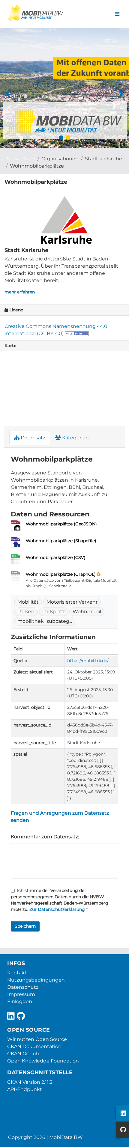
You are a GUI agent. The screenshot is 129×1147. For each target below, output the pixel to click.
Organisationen (60, 159)
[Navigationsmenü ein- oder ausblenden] (117, 14)
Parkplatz (53, 611)
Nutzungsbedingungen (36, 980)
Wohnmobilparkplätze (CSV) (56, 557)
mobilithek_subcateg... (44, 621)
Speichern (25, 926)
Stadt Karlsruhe (103, 159)
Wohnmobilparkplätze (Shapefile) (61, 540)
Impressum (21, 994)
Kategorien (75, 438)
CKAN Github (23, 1053)
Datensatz (32, 438)
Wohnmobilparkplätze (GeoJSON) (61, 524)
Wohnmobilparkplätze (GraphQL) (61, 574)
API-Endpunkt (24, 1089)
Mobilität (28, 602)
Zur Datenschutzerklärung (57, 909)
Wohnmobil (87, 611)
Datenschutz (22, 987)
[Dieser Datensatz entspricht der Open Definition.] (77, 333)
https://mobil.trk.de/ (88, 660)
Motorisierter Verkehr (72, 602)
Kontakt (17, 973)
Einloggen (19, 1001)
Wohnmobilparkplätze (37, 166)
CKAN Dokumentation (34, 1046)
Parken (25, 611)
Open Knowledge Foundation (43, 1061)
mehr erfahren (19, 292)
